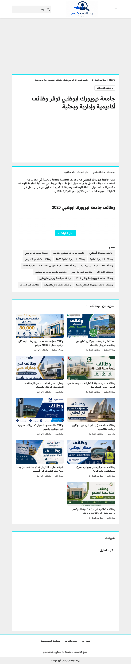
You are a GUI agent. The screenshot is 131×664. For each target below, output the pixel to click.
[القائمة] (116, 9)
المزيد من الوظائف (102, 306)
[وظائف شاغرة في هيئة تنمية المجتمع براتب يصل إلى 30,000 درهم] (91, 501)
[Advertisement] (65, 44)
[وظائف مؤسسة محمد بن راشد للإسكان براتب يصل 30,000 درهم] (40, 333)
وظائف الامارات (99, 80)
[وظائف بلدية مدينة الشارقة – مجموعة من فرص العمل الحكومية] (91, 375)
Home (112, 80)
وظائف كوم (99, 172)
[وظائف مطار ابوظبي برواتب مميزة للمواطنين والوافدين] (91, 459)
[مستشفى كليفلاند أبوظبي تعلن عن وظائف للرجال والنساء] (91, 333)
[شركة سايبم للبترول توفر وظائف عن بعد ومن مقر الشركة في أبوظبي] (40, 459)
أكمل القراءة (67, 233)
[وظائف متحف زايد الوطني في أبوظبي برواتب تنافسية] (91, 417)
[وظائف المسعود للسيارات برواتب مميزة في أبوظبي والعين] (40, 417)
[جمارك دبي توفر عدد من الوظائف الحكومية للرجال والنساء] (40, 375)
